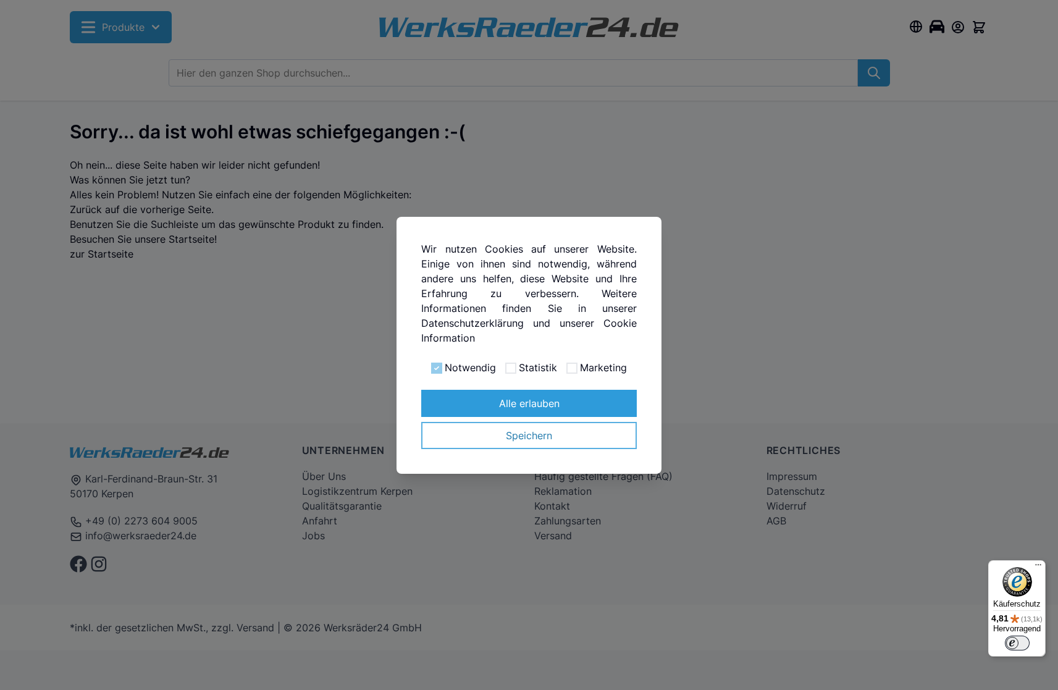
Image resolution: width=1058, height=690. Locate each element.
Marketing (603, 367)
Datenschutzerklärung (472, 323)
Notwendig (470, 367)
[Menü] (1038, 567)
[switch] (1017, 643)
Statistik (538, 367)
